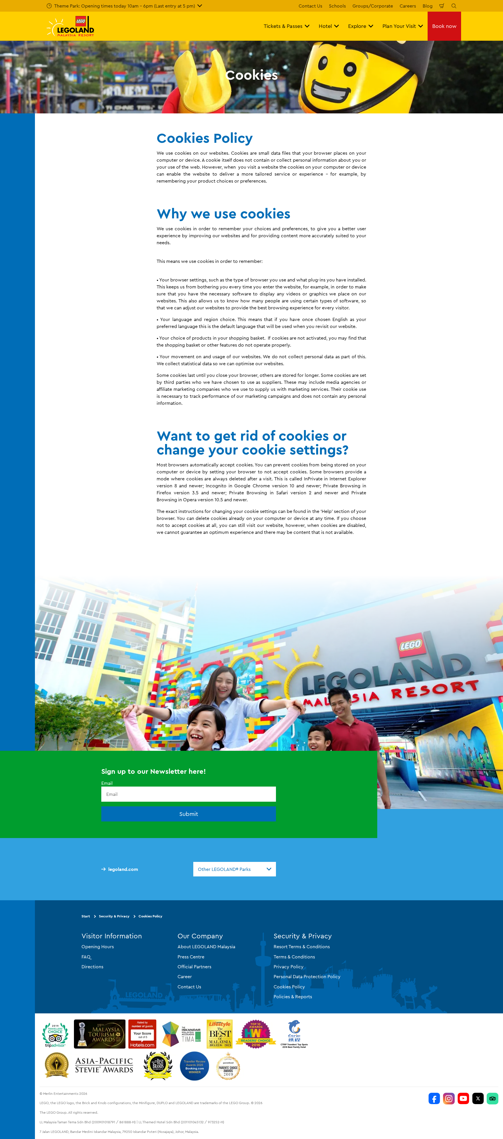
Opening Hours (98, 946)
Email (107, 783)
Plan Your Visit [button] (399, 26)
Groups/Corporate (373, 6)
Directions (92, 966)
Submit (188, 813)
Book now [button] (444, 26)
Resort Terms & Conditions (302, 946)
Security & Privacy (114, 916)
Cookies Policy (150, 916)
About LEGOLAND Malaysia (206, 946)
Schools (337, 6)
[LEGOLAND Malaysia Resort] (434, 1098)
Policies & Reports (293, 996)
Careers (408, 6)
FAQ (86, 957)
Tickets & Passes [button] (283, 26)
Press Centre (191, 957)
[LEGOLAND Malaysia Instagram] (449, 1098)
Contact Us (310, 6)
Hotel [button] (325, 26)
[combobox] (234, 869)
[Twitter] (478, 1098)
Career (185, 976)
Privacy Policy (289, 966)
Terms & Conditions (294, 957)
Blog (428, 6)
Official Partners (194, 966)
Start (86, 916)
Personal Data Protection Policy (307, 976)
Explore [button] (357, 26)
